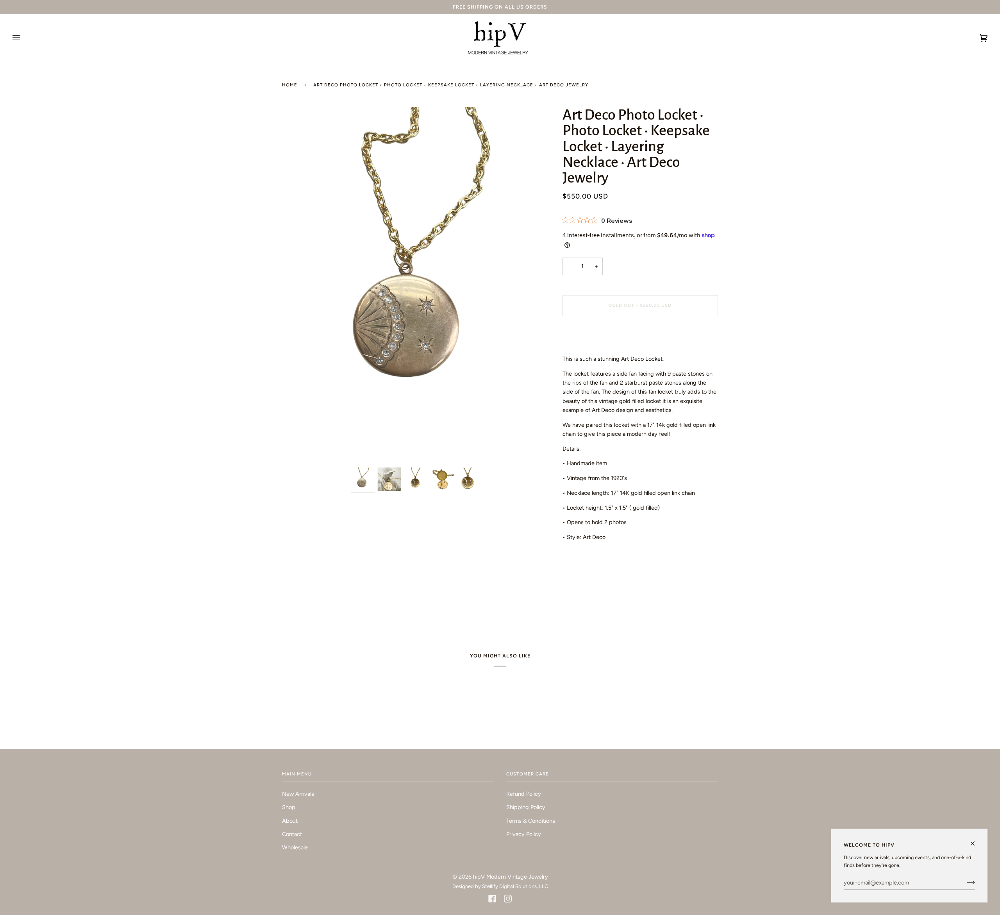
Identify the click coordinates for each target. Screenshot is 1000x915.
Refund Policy (523, 793)
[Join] (964, 882)
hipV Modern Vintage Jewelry (510, 876)
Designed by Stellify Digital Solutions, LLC (500, 886)
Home (289, 85)
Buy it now (640, 338)
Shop (288, 807)
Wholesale (295, 847)
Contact (292, 834)
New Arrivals (298, 793)
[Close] (976, 840)
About (290, 820)
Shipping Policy (525, 807)
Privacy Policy (523, 834)
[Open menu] (24, 38)
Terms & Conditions (530, 820)
